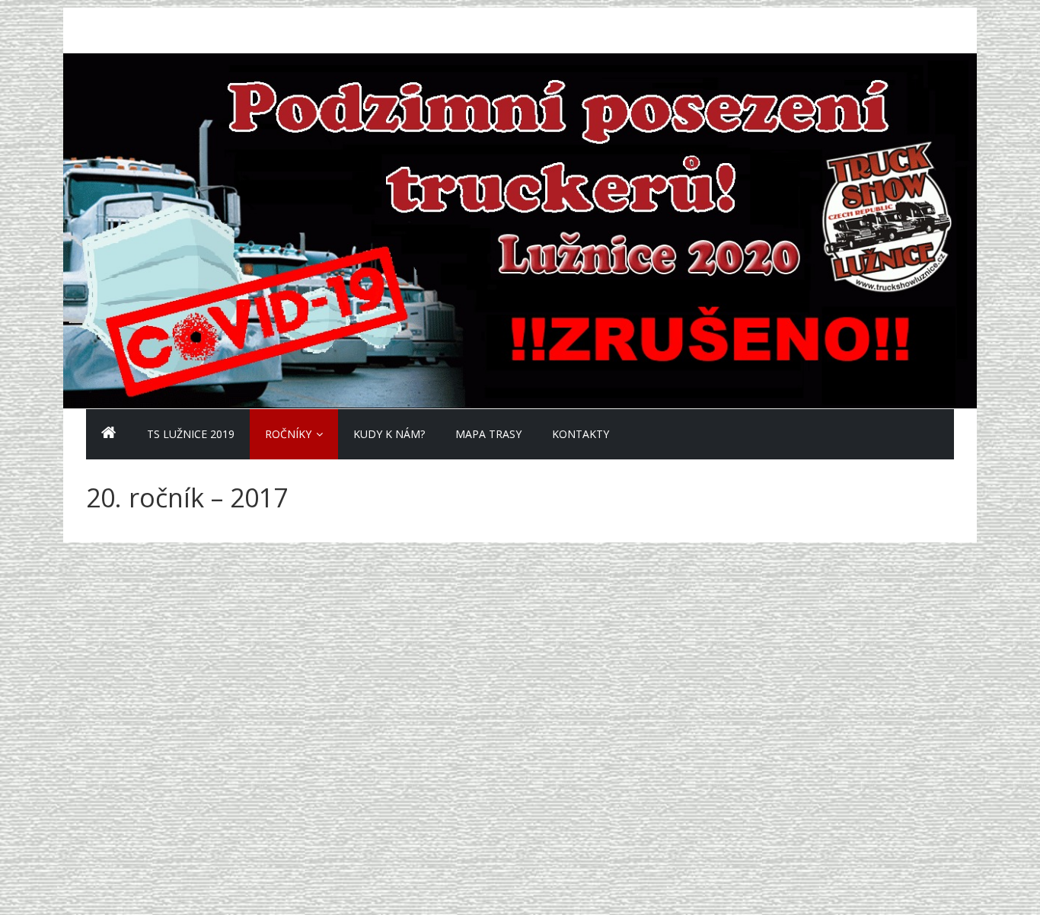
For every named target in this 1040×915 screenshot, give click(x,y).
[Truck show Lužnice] (109, 434)
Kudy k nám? (389, 434)
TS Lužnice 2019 (190, 434)
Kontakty (580, 434)
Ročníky (288, 434)
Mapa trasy (488, 434)
